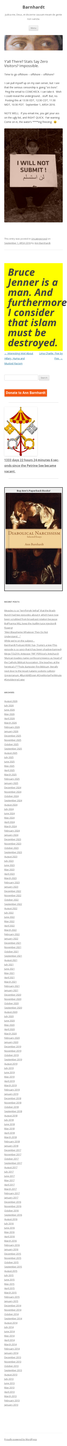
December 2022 (12, 891)
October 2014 (11, 1314)
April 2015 (9, 1288)
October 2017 (11, 1158)
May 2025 (9, 766)
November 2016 (12, 1206)
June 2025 (9, 761)
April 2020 (9, 1029)
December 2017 (12, 1150)
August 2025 (10, 753)
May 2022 (9, 921)
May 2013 (9, 1387)
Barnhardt (34, 7)
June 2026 (9, 709)
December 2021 (12, 943)
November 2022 (12, 895)
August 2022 (10, 908)
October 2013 (11, 1366)
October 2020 (11, 1003)
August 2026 (10, 701)
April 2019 (9, 1081)
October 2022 (11, 899)
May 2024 (9, 817)
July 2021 (9, 964)
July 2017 (9, 1171)
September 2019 (13, 1059)
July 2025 (9, 757)
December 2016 (12, 1202)
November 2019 (12, 1050)
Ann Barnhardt (42, 243)
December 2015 (12, 1253)
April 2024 (9, 822)
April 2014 (9, 1340)
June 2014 (9, 1331)
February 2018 (12, 1141)
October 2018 (11, 1107)
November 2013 (12, 1361)
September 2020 (13, 1007)
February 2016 (12, 1245)
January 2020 (11, 1042)
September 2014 (13, 1318)
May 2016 (9, 1232)
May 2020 (9, 1025)
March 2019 (10, 1085)
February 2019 (12, 1089)
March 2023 (10, 878)
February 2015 (12, 1297)
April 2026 (9, 718)
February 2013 (12, 1400)
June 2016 (9, 1227)
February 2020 (12, 1037)
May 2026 (9, 714)
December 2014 (12, 1305)
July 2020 (9, 1016)
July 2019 (9, 1068)
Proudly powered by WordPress (20, 1439)
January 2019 (11, 1094)
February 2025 (12, 778)
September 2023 (13, 852)
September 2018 (13, 1111)
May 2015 (9, 1284)
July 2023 (9, 860)
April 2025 (9, 770)
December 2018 (12, 1098)
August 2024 (10, 804)
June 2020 (9, 1020)
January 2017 (11, 1197)
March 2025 (10, 774)
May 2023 (9, 869)
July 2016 (9, 1223)
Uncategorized (39, 238)
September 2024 (13, 800)
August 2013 (10, 1374)
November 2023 (12, 843)
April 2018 (9, 1132)
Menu (33, 28)
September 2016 (13, 1214)
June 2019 (9, 1072)
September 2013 (13, 1370)
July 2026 (9, 705)
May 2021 (9, 973)
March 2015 (10, 1292)
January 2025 (11, 783)
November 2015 (12, 1258)
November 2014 (12, 1309)
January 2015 (11, 1301)
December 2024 (12, 787)
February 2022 (12, 934)
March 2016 (10, 1240)
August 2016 (10, 1219)
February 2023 (12, 882)
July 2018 (9, 1120)
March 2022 (10, 930)
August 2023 (10, 856)
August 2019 (10, 1063)
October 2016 (11, 1210)
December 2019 (12, 1046)
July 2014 (9, 1327)
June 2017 (9, 1176)
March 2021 (10, 981)
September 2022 (13, 904)
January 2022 (11, 938)
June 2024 (9, 813)
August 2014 (10, 1322)
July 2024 (9, 809)
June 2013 (9, 1383)
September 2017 (13, 1163)
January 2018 (11, 1145)
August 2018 (10, 1115)
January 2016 (11, 1249)
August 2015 (10, 1271)
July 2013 (9, 1379)
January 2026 (11, 731)
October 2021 (11, 951)
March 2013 (10, 1396)
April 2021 (9, 977)
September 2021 (13, 955)
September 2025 (13, 748)
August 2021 (10, 960)
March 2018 (10, 1137)
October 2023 (11, 848)
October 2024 (11, 796)
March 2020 (10, 1033)
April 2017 (9, 1184)
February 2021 (12, 986)
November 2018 (12, 1102)
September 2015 (13, 1266)
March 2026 (10, 722)
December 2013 (12, 1357)
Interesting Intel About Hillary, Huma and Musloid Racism (18, 358)
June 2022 (9, 917)
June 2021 (9, 968)
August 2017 (10, 1167)
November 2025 (12, 740)
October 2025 (11, 744)
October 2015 (11, 1262)
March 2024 (10, 826)
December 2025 (12, 735)
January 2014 (11, 1353)
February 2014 (12, 1348)
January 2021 (11, 990)
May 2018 (9, 1128)
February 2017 (12, 1193)
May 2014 (9, 1335)
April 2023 (9, 873)
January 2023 (11, 886)
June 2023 (9, 865)
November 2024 (12, 791)
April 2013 (9, 1391)
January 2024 (11, 835)
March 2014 (10, 1344)
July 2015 (9, 1275)
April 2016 (9, 1236)
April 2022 (9, 925)
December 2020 (12, 994)
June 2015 (9, 1279)
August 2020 (10, 1012)
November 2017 (12, 1154)
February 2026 (12, 727)
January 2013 (11, 1404)
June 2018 (9, 1124)
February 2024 (12, 830)
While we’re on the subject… (19, 640)
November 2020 (12, 999)
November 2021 (12, 947)
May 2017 (9, 1180)
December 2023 (12, 839)
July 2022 (9, 912)
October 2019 (11, 1055)
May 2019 (9, 1076)
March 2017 (10, 1189)
